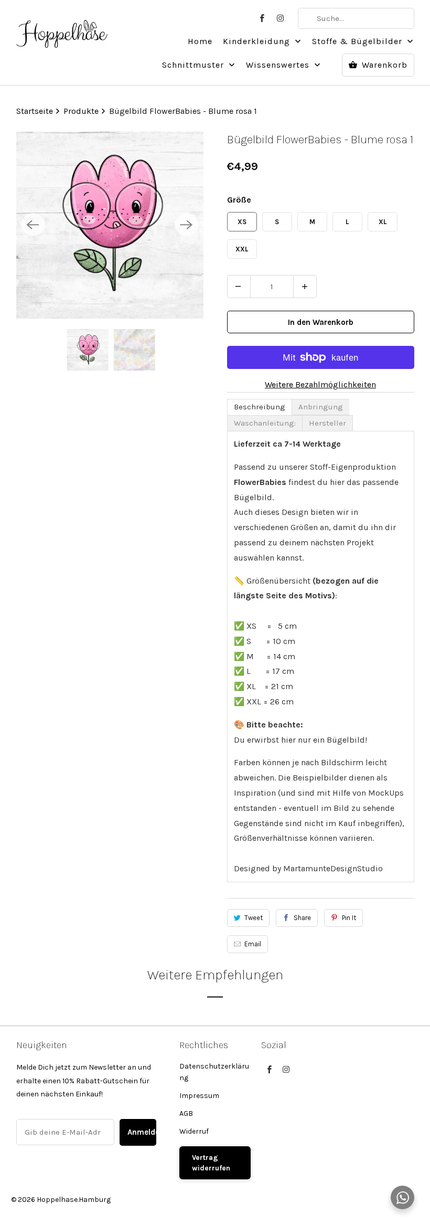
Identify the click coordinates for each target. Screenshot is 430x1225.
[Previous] (33, 224)
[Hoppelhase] (62, 28)
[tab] (259, 407)
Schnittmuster (194, 65)
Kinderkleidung (258, 41)
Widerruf (194, 1131)
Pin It (349, 918)
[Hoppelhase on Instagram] (281, 18)
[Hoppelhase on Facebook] (262, 18)
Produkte (82, 111)
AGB (186, 1113)
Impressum (199, 1095)
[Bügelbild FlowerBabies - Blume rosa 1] (109, 225)
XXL (241, 249)
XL (382, 222)
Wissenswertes (279, 65)
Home (200, 41)
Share (302, 918)
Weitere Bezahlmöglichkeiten (320, 384)
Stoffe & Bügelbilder (358, 41)
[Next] (186, 224)
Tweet (253, 918)
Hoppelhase (57, 1199)
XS (242, 222)
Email (252, 944)
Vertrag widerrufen (211, 1163)
